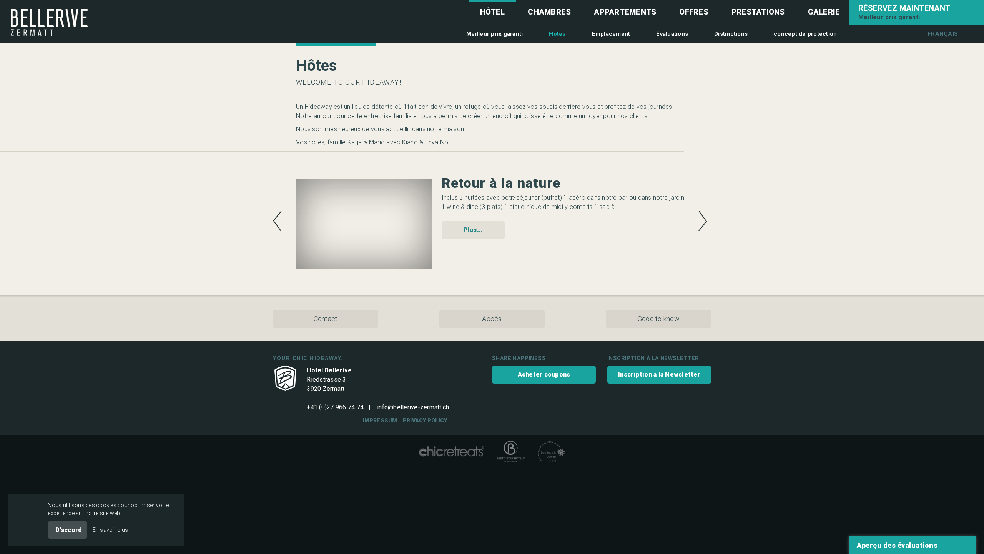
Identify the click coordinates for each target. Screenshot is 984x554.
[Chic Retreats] (451, 453)
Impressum (379, 420)
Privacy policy (425, 420)
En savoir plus (110, 530)
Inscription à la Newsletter (659, 374)
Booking (916, 12)
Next (702, 221)
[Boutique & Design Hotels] (551, 453)
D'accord (68, 530)
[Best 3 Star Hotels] (511, 453)
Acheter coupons (544, 374)
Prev (277, 221)
